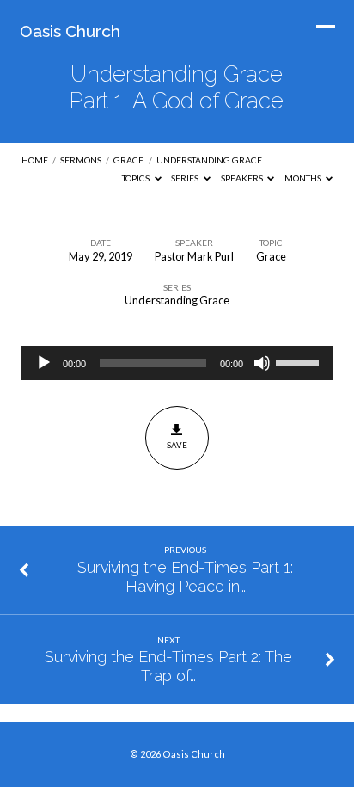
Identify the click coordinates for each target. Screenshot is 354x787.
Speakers (243, 178)
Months (303, 178)
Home (34, 160)
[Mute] (262, 363)
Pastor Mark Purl (194, 256)
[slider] (300, 361)
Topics (136, 178)
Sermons (80, 160)
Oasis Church (70, 31)
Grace (128, 160)
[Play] (43, 363)
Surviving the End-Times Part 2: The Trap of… (168, 666)
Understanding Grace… (212, 160)
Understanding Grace (177, 300)
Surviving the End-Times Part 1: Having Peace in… (185, 576)
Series (185, 178)
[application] (177, 363)
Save (177, 445)
